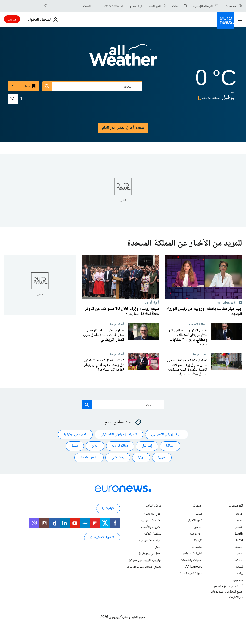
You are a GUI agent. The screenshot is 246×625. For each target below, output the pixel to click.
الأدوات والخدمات (191, 560)
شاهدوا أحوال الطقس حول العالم (123, 128)
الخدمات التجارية (150, 520)
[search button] (46, 6)
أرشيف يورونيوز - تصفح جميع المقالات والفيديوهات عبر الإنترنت (226, 592)
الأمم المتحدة (89, 457)
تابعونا (198, 540)
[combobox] (70, 6)
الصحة (239, 547)
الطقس (198, 527)
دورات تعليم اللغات (191, 573)
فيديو (239, 567)
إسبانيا (170, 446)
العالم (240, 520)
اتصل (158, 547)
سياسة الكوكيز (152, 534)
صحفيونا (237, 580)
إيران (95, 446)
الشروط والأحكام (151, 527)
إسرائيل (147, 446)
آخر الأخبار (196, 534)
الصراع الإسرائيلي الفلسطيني (119, 434)
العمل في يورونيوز (150, 553)
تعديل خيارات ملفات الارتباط (144, 567)
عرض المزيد (153, 505)
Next (239, 540)
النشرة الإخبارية (104, 537)
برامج (240, 573)
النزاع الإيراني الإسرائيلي (166, 434)
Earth (239, 534)
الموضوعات (236, 505)
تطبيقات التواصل (192, 553)
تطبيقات (197, 547)
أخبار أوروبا (152, 303)
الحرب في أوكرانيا (75, 434)
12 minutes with (229, 303)
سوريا (162, 457)
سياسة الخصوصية (150, 540)
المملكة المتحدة (197, 324)
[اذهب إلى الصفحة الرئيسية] (225, 20)
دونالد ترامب (120, 446)
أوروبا (239, 514)
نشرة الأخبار (195, 520)
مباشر (12, 19)
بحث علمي (117, 457)
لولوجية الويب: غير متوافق (145, 560)
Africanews (193, 567)
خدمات (197, 505)
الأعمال (239, 527)
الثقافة (239, 560)
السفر (240, 553)
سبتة (75, 446)
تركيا (141, 457)
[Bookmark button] (199, 98)
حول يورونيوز (152, 514)
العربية (233, 5)
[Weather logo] (123, 58)
